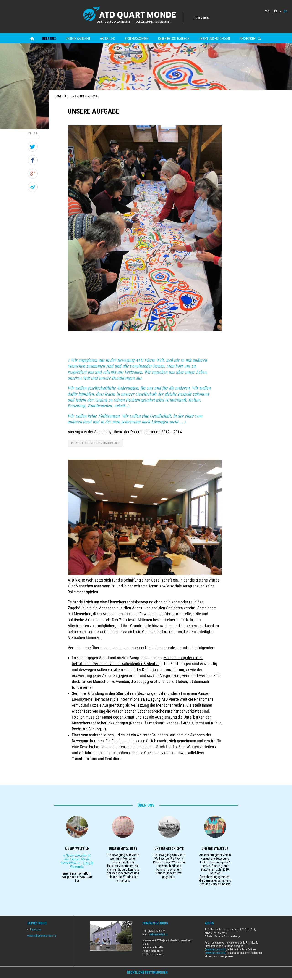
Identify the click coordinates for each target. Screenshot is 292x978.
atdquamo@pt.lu (158, 934)
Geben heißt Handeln (174, 38)
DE (285, 11)
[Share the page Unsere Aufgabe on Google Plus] (33, 174)
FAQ (267, 11)
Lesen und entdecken (215, 38)
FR (275, 11)
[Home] (133, 14)
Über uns (49, 38)
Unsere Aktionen (78, 38)
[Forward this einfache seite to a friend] (33, 187)
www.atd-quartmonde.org (41, 935)
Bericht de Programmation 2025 (95, 443)
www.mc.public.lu (215, 952)
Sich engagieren (136, 38)
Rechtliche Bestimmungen (147, 972)
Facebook (35, 929)
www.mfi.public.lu (215, 949)
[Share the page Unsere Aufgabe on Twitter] (33, 147)
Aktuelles (107, 38)
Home (32, 38)
